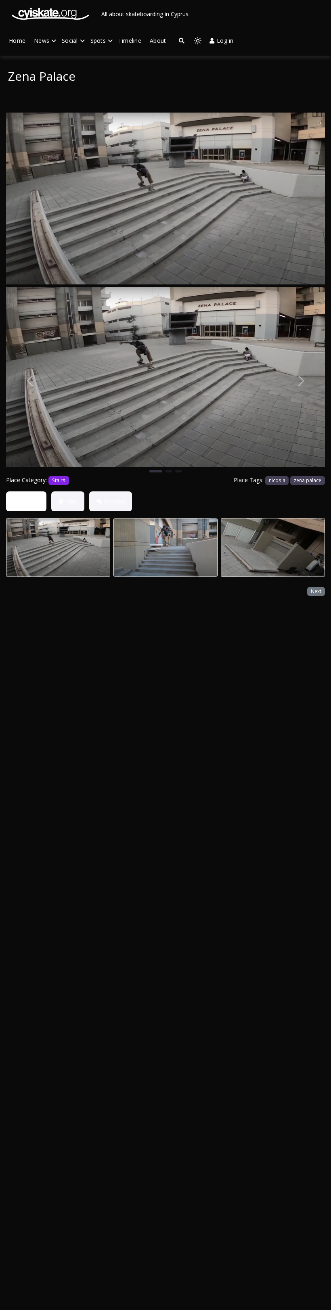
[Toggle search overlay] (181, 40)
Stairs (58, 480)
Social (70, 40)
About (158, 40)
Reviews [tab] (114, 501)
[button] (30, 380)
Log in (225, 40)
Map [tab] (72, 501)
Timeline (129, 40)
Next (316, 591)
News (41, 40)
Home (17, 40)
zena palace (307, 480)
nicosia (277, 480)
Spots (98, 40)
